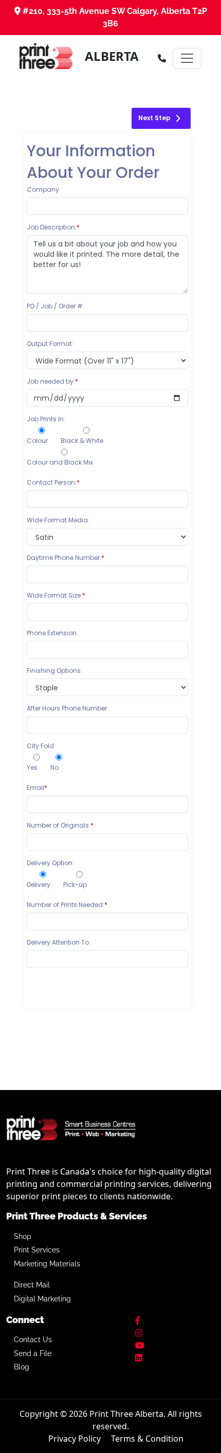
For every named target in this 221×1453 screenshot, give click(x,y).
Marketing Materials (47, 1264)
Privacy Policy (74, 1438)
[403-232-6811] (162, 58)
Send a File (32, 1353)
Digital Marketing (42, 1299)
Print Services (37, 1250)
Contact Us (33, 1339)
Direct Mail (32, 1285)
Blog (21, 1367)
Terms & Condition (147, 1438)
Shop (22, 1236)
